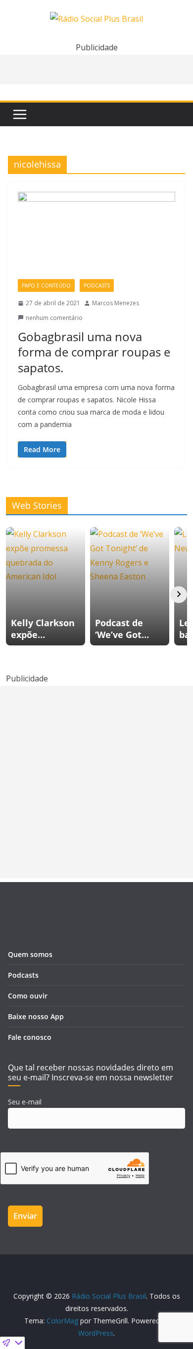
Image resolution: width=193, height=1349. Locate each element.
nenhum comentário (54, 318)
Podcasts (97, 285)
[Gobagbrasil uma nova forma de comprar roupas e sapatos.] (96, 235)
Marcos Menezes (115, 303)
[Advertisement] (96, 782)
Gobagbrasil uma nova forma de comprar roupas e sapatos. (94, 351)
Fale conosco (29, 1037)
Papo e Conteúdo (46, 285)
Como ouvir (28, 995)
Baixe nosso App (36, 1016)
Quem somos (30, 954)
